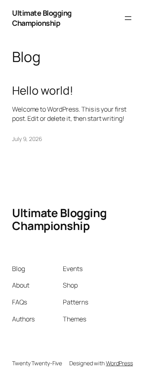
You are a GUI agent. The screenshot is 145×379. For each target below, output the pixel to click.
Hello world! (42, 90)
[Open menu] (128, 18)
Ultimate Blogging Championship (42, 18)
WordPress (119, 363)
